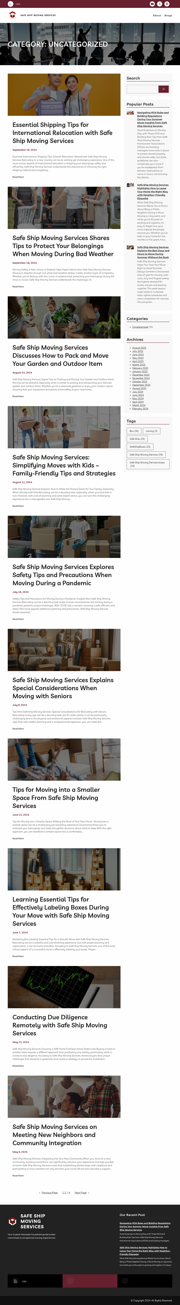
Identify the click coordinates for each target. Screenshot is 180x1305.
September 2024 (141, 384)
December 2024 (140, 374)
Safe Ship (137, 438)
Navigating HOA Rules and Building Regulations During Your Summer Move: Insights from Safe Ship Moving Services (153, 119)
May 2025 (138, 357)
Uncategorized (140, 326)
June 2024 (138, 395)
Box (134, 430)
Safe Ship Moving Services (38, 15)
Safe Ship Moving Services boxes (147, 464)
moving (151, 430)
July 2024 (137, 391)
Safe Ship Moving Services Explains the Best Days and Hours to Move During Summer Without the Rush (153, 252)
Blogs (168, 15)
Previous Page (48, 1192)
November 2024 (141, 378)
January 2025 (140, 371)
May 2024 (138, 398)
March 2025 (138, 364)
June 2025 (138, 354)
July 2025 (137, 351)
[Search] (163, 89)
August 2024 (139, 388)
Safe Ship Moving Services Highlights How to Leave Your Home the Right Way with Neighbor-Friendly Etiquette (153, 191)
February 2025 (140, 368)
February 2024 (140, 408)
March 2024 (138, 405)
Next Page (82, 1192)
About (157, 15)
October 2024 (139, 381)
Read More (18, 177)
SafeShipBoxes (140, 446)
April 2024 (138, 401)
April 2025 (138, 361)
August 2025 (139, 347)
